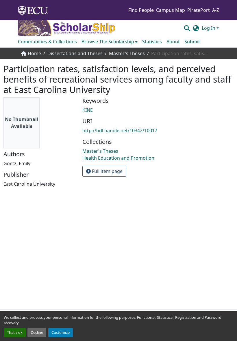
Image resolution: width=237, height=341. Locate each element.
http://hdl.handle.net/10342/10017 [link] (119, 130)
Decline (37, 332)
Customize (60, 332)
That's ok (15, 332)
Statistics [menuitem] (152, 41)
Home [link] (34, 53)
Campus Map (170, 10)
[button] (186, 28)
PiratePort (198, 10)
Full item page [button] (107, 171)
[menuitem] (110, 41)
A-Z (215, 10)
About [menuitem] (173, 41)
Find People (141, 10)
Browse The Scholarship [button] (108, 41)
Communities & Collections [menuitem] (47, 41)
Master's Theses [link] (127, 53)
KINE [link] (87, 110)
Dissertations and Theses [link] (75, 53)
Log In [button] (209, 28)
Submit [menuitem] (192, 41)
